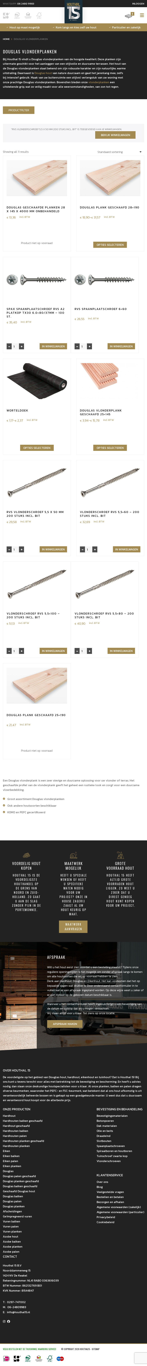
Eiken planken (12, 1166)
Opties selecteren (110, 245)
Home (6, 39)
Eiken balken (11, 1156)
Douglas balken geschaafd (20, 1186)
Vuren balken (11, 1221)
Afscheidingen (12, 1211)
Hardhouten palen (15, 1136)
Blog (100, 1187)
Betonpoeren (105, 1121)
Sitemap (95, 1349)
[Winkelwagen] (128, 18)
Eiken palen (10, 1161)
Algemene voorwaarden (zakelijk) (119, 1207)
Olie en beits (105, 1131)
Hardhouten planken (16, 1146)
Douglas (8, 1171)
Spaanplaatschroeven (111, 1146)
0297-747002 (14, 1302)
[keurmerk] (38, 1360)
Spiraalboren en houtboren (114, 1151)
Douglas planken (14, 1206)
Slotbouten (104, 1141)
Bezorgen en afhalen (110, 1202)
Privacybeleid (106, 1217)
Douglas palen (12, 1201)
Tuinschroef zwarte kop (112, 1156)
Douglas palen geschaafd (19, 1176)
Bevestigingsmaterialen (112, 1116)
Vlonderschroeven (109, 1161)
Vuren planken (12, 1231)
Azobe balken (12, 1241)
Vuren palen (11, 1226)
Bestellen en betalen (110, 1197)
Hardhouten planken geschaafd (23, 1141)
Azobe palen (11, 1251)
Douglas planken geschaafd (21, 1181)
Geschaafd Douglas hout (19, 1191)
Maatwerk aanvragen (73, 926)
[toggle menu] (141, 15)
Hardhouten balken (15, 1131)
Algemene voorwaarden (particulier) (120, 1212)
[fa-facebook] (8, 1321)
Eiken (6, 1151)
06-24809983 (14, 1307)
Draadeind (103, 1136)
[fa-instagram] (4, 1321)
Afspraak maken (65, 1024)
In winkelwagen (53, 346)
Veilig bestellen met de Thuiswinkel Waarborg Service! (30, 1349)
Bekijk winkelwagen (115, 135)
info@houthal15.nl (16, 1312)
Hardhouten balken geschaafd (22, 1121)
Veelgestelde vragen (110, 1192)
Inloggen (138, 4)
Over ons (102, 1182)
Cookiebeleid (105, 1222)
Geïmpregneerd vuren (17, 1216)
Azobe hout (10, 1236)
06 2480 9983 (25, 4)
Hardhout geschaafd (16, 1126)
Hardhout (9, 1116)
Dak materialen (107, 1126)
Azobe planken (12, 1246)
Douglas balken (13, 1196)
